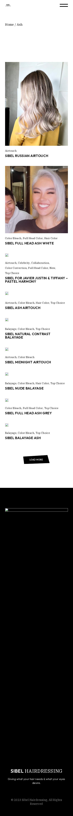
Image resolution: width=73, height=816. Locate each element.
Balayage (10, 329)
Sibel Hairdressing (34, 800)
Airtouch (11, 150)
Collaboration (40, 262)
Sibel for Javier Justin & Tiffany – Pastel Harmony (36, 279)
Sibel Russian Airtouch (26, 156)
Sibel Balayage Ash (23, 438)
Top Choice (12, 273)
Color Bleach (13, 238)
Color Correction (16, 268)
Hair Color (51, 238)
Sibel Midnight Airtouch (28, 362)
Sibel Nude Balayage (24, 388)
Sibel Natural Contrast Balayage (27, 335)
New (52, 268)
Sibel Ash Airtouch (23, 308)
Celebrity (24, 262)
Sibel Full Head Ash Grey (28, 413)
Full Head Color (33, 238)
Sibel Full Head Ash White (29, 243)
